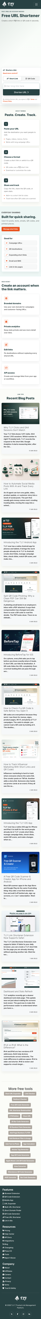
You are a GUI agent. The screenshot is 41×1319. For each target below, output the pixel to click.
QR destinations (15, 249)
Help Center (9, 1234)
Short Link (13, 79)
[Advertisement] (20, 44)
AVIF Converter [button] (10, 1177)
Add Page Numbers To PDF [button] (20, 1133)
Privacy (8, 1281)
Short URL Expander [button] (13, 1094)
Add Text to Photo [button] (12, 1144)
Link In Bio (8, 1221)
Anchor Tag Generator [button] (20, 1150)
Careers (7, 1274)
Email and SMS (15, 261)
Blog (6, 1244)
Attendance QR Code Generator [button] (20, 1172)
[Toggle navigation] (36, 4)
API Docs (8, 1237)
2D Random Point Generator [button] (20, 1127)
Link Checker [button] (30, 1094)
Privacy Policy (7, 101)
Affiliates (8, 1271)
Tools (6, 1254)
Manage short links (10, 229)
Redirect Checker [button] (20, 1099)
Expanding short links (18, 255)
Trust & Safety (10, 1288)
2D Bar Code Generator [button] (20, 1122)
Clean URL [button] (27, 1116)
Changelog (8, 1247)
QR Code (31, 79)
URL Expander (10, 1204)
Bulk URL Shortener (12, 1207)
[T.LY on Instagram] (23, 1314)
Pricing (7, 1230)
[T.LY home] (8, 4)
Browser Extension (12, 1193)
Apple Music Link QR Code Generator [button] (20, 1161)
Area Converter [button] (20, 1166)
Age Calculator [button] (29, 1144)
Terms (32, 99)
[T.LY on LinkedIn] (29, 1314)
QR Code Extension (12, 1197)
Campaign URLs (15, 243)
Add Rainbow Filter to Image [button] (20, 1138)
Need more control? (10, 73)
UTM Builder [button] (14, 1116)
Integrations (9, 1241)
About (7, 1268)
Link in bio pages (16, 267)
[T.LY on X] (11, 1314)
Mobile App (8, 1200)
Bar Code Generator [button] (28, 1177)
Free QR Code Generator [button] (20, 1105)
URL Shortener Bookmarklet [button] (20, 1110)
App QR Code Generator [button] (20, 1155)
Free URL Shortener (13, 1217)
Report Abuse (9, 1258)
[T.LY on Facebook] (17, 1314)
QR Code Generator (12, 1214)
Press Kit (8, 1251)
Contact (7, 1278)
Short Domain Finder (12, 1210)
